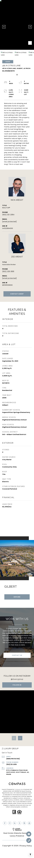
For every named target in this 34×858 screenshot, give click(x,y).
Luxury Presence (17, 836)
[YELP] (19, 823)
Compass (18, 789)
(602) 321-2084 (8, 215)
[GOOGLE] (24, 823)
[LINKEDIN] (14, 823)
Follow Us (17, 685)
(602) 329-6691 (8, 271)
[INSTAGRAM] (10, 823)
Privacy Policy (26, 845)
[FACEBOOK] (5, 823)
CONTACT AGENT (17, 294)
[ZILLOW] (29, 823)
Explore (17, 597)
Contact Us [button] (17, 655)
